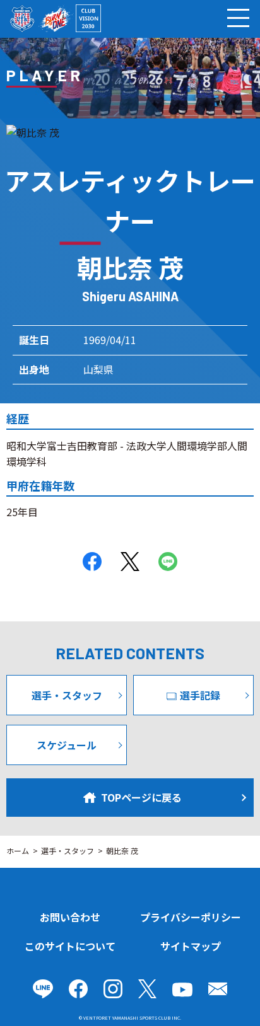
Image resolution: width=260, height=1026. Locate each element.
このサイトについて (70, 946)
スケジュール (67, 744)
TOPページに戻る (141, 797)
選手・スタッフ (67, 695)
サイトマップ (190, 946)
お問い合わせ (70, 917)
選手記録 (200, 695)
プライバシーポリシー (190, 917)
